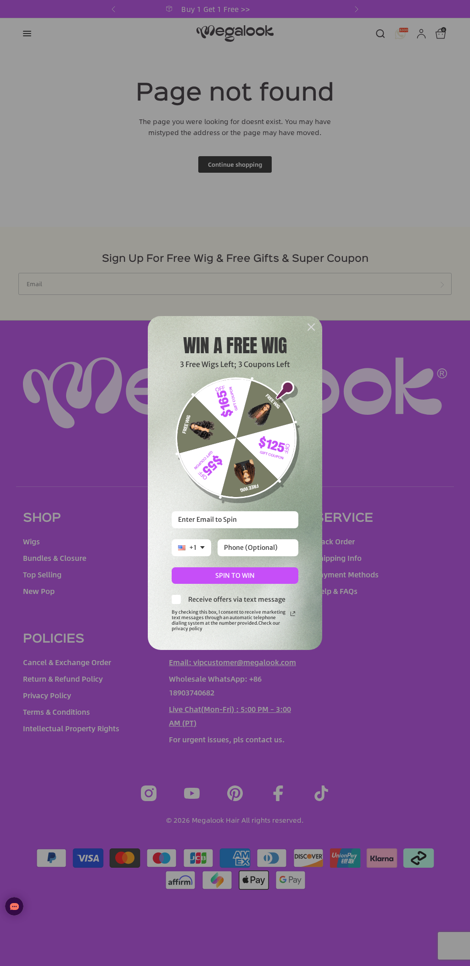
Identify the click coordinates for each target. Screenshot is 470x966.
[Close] (311, 327)
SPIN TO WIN (235, 575)
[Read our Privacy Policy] (292, 613)
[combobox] (191, 547)
